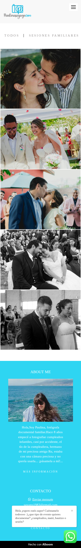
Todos (11, 35)
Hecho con (40, 544)
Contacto (40, 528)
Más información (40, 471)
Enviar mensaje (42, 499)
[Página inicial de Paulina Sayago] (17, 11)
